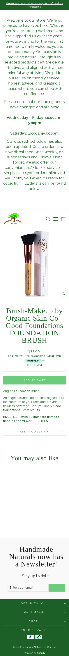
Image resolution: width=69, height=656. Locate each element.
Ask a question (34, 431)
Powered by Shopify (34, 653)
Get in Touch (33, 603)
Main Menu (34, 612)
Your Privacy (33, 630)
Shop (33, 621)
